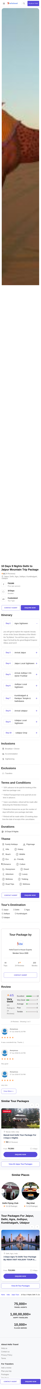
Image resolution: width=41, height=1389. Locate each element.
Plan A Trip (33, 3)
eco (7, 859)
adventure (10, 874)
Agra (16, 576)
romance (7, 864)
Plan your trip (6, 1371)
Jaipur (6, 576)
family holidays (11, 844)
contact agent (10, 1381)
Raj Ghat (31, 1203)
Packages (5, 1374)
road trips (10, 884)
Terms (3, 1358)
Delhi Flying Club (10, 1203)
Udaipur (5, 578)
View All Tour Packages (20, 1286)
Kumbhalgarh (31, 576)
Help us (4, 1348)
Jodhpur (22, 576)
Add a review (6, 1368)
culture (22, 864)
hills (7, 849)
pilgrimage (30, 844)
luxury (24, 874)
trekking (24, 879)
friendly (20, 859)
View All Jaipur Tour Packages (20, 1164)
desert (26, 869)
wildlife (22, 854)
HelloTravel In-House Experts (20, 950)
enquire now (30, 1381)
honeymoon (10, 869)
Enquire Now (20, 1154)
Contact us (5, 1352)
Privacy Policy (6, 1355)
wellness (9, 879)
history (20, 849)
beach (8, 854)
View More (7, 1091)
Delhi (12, 576)
